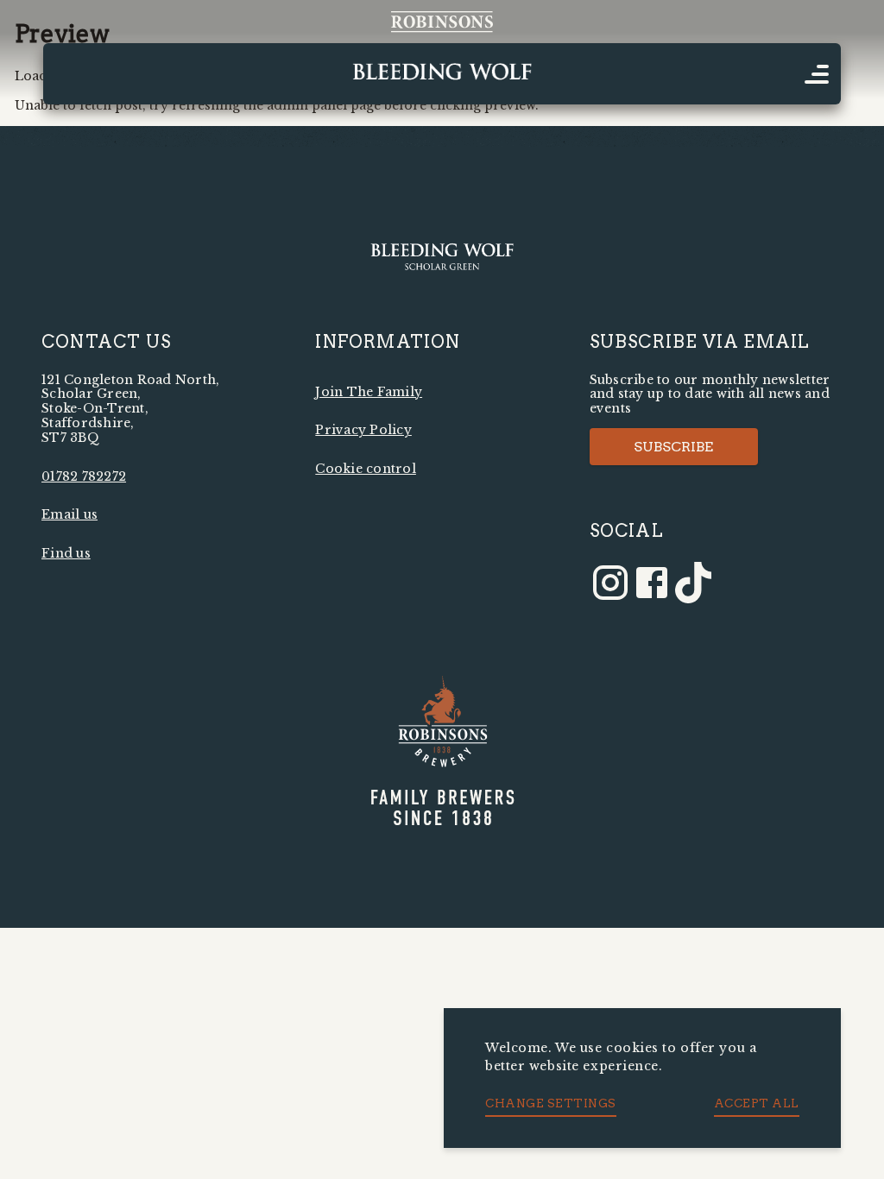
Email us (69, 514)
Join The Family (368, 392)
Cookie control (365, 468)
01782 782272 (83, 476)
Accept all (756, 1103)
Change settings (550, 1103)
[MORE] (817, 74)
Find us (66, 553)
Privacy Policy (363, 430)
